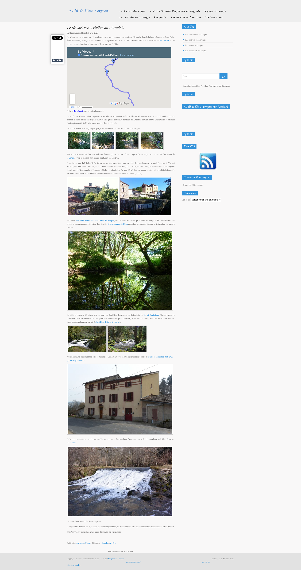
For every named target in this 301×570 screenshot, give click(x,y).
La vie (71, 157)
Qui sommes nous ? (133, 561)
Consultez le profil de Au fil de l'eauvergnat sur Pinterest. (206, 85)
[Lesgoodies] (158, 17)
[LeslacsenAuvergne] (130, 11)
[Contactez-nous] (212, 17)
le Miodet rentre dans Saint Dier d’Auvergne (95, 220)
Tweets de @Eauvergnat (193, 184)
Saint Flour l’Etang (103, 321)
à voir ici (115, 321)
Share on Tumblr (57, 60)
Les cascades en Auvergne (196, 34)
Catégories (186, 199)
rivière (112, 542)
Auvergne (80, 542)
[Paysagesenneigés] (213, 11)
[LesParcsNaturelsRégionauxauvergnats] (172, 11)
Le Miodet (78, 110)
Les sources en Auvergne (195, 39)
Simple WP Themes (116, 558)
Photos (88, 542)
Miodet (73, 442)
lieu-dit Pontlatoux (151, 314)
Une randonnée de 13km (117, 223)
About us (206, 561)
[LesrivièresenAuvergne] (184, 17)
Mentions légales (73, 565)
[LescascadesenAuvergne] (133, 17)
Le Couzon (164, 40)
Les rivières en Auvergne (195, 50)
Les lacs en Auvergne (194, 45)
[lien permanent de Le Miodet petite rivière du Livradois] (95, 27)
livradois (105, 542)
